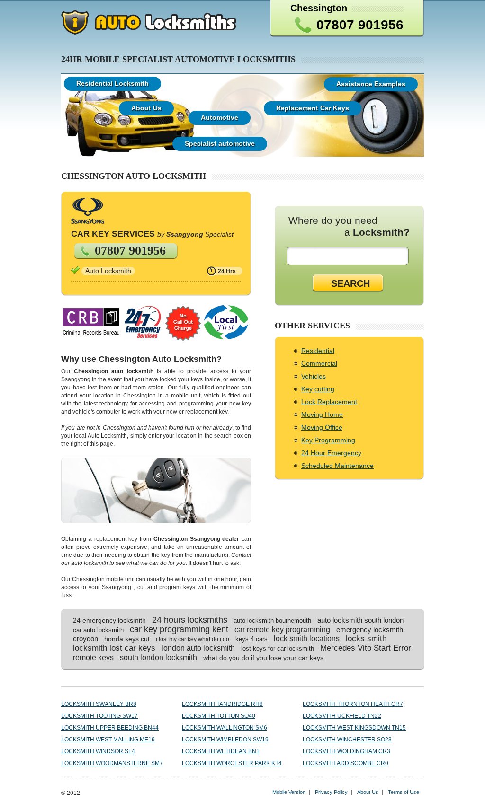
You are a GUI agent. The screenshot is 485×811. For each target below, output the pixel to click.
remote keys (93, 657)
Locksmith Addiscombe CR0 (345, 763)
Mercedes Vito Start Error (365, 647)
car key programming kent (179, 629)
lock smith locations (307, 639)
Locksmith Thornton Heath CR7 (353, 704)
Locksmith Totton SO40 (218, 716)
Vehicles (313, 376)
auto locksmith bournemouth (272, 620)
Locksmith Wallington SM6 (224, 727)
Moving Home (322, 414)
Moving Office (321, 427)
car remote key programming (282, 629)
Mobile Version (288, 792)
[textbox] (349, 256)
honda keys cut (127, 639)
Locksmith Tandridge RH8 (222, 704)
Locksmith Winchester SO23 (347, 739)
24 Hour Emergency (331, 453)
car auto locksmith (98, 630)
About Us (367, 792)
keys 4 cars (251, 639)
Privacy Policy (331, 792)
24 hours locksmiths (189, 620)
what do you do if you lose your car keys (263, 657)
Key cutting (317, 389)
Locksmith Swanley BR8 (98, 704)
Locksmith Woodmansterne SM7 (112, 763)
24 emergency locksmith (109, 620)
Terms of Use (403, 792)
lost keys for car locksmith (277, 648)
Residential (317, 350)
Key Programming (328, 440)
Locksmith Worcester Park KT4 (232, 763)
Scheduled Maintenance (337, 465)
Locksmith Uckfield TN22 (342, 716)
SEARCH (350, 283)
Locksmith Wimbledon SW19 (225, 739)
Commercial (319, 363)
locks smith (366, 638)
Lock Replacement (329, 402)
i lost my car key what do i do (192, 639)
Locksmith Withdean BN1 (221, 751)
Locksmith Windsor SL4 (98, 751)
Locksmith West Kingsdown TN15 (354, 727)
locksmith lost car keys (114, 648)
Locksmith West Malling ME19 (108, 739)
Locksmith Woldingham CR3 (346, 751)
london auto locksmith (198, 648)
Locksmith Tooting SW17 (99, 716)
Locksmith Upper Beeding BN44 (110, 727)
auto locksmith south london (360, 620)
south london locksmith (158, 657)
